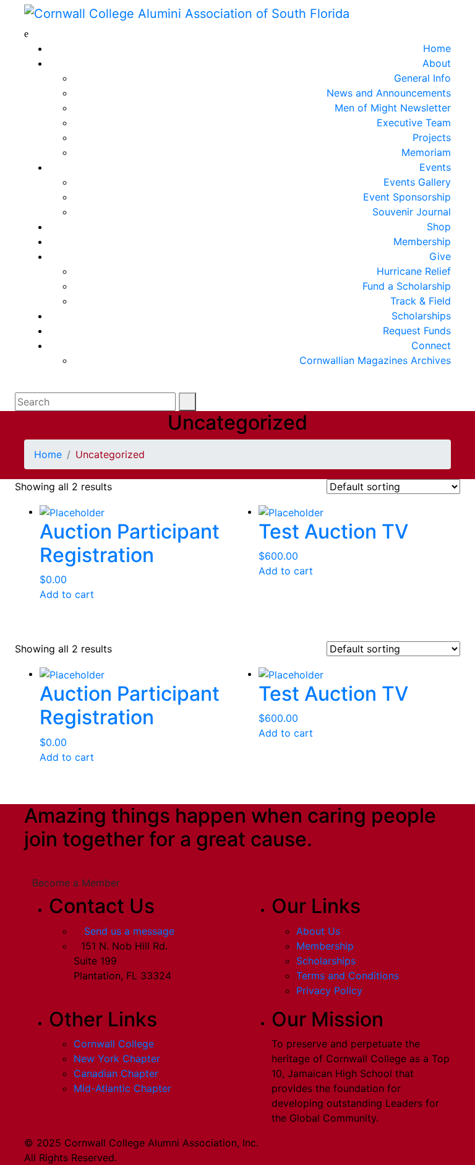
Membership (325, 946)
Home (48, 454)
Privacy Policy (329, 990)
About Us (318, 931)
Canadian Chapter (116, 1073)
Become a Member (76, 883)
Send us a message (129, 931)
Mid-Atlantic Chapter (122, 1088)
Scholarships (326, 961)
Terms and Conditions (347, 975)
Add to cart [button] (67, 594)
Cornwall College (114, 1043)
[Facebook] (287, 1150)
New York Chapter (117, 1058)
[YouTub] (308, 1150)
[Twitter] (298, 1150)
